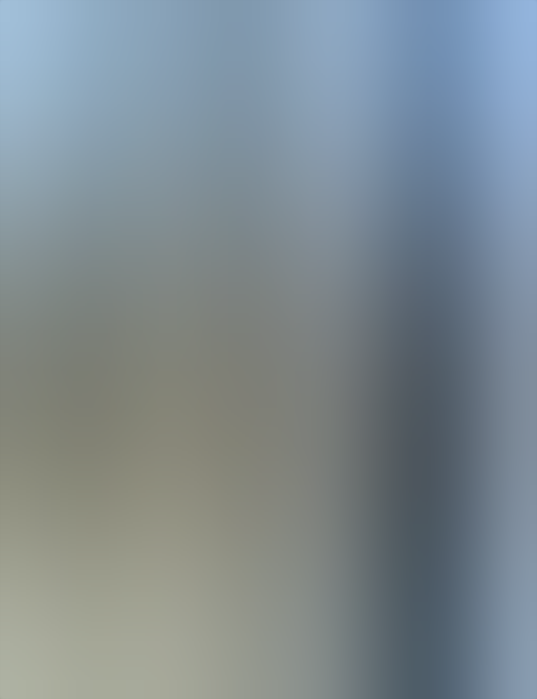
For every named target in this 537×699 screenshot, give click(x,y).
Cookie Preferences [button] (15, 469)
